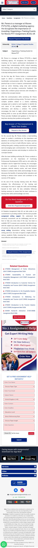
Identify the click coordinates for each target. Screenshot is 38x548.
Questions (9, 18)
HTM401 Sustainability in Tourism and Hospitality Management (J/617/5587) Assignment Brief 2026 (19, 277)
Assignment (17, 18)
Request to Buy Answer (19, 130)
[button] (2, 2)
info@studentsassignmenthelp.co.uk (20, 494)
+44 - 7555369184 (20, 497)
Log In (33, 2)
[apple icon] (9, 458)
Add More (31, 433)
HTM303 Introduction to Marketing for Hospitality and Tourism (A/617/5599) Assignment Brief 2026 (19, 299)
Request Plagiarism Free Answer (19, 39)
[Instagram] (22, 490)
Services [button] (5, 467)
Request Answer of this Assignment (19, 252)
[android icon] (28, 458)
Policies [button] (5, 475)
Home (3, 18)
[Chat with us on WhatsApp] (3, 544)
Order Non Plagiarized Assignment (19, 206)
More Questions (19, 317)
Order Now (24, 2)
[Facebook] (16, 490)
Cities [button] (4, 471)
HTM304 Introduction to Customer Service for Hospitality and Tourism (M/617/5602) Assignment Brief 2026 (19, 285)
